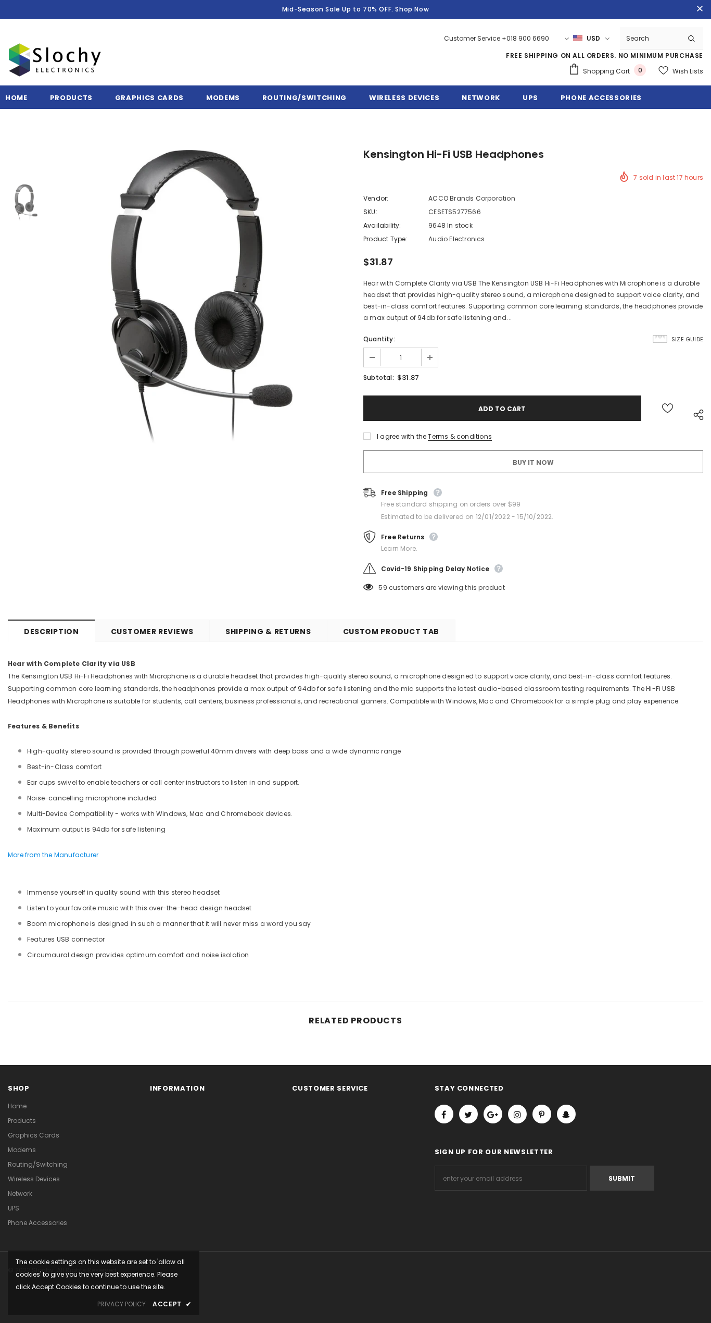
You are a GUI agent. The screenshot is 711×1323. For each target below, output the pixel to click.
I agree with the (401, 436)
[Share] (696, 413)
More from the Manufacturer (53, 854)
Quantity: (379, 339)
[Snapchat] (566, 1114)
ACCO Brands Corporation (471, 198)
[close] (699, 9)
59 (382, 587)
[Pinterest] (541, 1114)
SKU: (370, 211)
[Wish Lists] (667, 408)
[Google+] (493, 1114)
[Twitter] (468, 1114)
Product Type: (385, 238)
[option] (201, 296)
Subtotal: (378, 377)
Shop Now (412, 9)
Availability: (382, 225)
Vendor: (375, 198)
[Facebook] (444, 1114)
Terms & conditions (460, 436)
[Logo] (54, 72)
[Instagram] (517, 1114)
